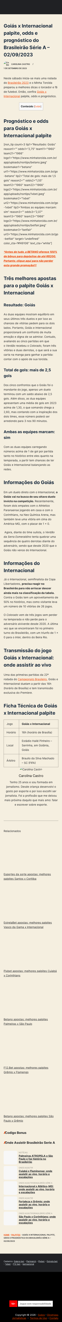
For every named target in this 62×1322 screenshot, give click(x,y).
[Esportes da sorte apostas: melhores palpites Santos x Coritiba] (31, 852)
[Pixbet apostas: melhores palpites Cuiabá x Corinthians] (31, 949)
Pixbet (41, 1261)
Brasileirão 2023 (18, 82)
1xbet (8, 1264)
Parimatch (31, 1261)
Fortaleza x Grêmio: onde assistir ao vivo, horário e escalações (34, 1204)
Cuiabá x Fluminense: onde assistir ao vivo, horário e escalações (35, 1174)
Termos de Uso (38, 1318)
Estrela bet (52, 1261)
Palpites (15, 1235)
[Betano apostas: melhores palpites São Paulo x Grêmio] (31, 1094)
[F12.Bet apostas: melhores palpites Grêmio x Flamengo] (31, 1046)
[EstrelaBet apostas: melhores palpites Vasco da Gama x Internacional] (31, 901)
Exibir (38, 106)
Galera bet (19, 1261)
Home (6, 1235)
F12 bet (16, 1264)
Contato (53, 1318)
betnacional (28, 1264)
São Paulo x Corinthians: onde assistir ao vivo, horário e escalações (37, 1219)
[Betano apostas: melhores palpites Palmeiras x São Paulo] (31, 998)
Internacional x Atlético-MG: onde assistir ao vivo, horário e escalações (37, 1189)
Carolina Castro (31, 776)
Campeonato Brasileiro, (33, 679)
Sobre (41, 1314)
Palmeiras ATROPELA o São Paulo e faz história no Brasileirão (36, 1158)
